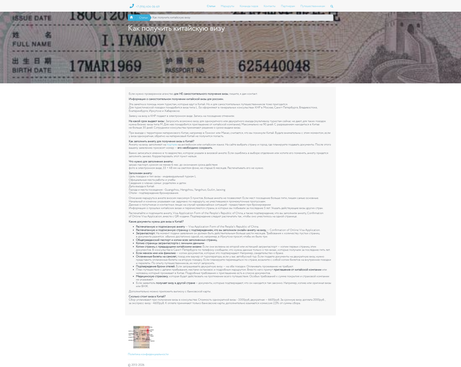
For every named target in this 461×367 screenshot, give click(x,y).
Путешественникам (312, 6)
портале (172, 145)
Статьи (211, 6)
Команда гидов (249, 6)
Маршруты (227, 6)
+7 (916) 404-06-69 (148, 7)
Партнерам (288, 6)
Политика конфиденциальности (148, 354)
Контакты (270, 6)
